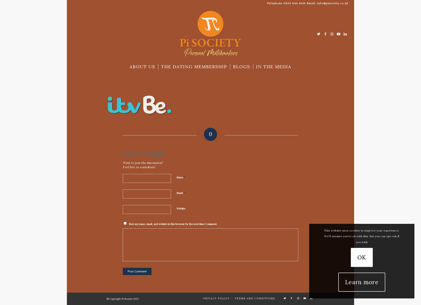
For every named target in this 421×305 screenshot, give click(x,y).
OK (361, 257)
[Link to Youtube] (338, 34)
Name (181, 177)
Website (181, 208)
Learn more (361, 282)
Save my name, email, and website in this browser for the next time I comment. (173, 224)
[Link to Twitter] (319, 34)
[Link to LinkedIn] (345, 34)
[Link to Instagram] (332, 34)
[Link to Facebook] (325, 34)
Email (181, 193)
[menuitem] (142, 66)
